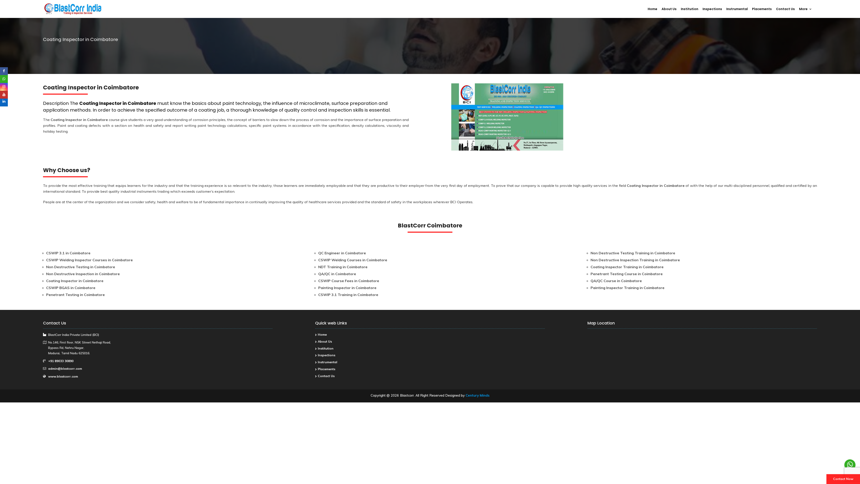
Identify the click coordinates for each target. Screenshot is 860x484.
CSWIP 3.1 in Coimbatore (68, 253)
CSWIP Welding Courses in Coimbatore (352, 260)
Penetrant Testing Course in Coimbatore (627, 274)
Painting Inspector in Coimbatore (347, 287)
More (803, 9)
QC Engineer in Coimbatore (342, 253)
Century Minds (478, 395)
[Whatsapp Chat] (850, 465)
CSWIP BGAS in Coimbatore (70, 287)
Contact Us (785, 9)
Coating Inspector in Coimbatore (117, 103)
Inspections (712, 9)
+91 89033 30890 (60, 361)
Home (652, 9)
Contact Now (843, 479)
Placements (762, 9)
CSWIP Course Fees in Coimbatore (348, 281)
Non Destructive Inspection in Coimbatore (83, 274)
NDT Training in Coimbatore (343, 267)
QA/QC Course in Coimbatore (616, 281)
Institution (689, 9)
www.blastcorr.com (63, 376)
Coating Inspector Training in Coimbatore (627, 267)
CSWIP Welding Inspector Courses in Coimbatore (89, 260)
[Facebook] (4, 71)
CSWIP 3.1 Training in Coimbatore (348, 294)
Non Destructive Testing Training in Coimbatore (633, 253)
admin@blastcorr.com (65, 369)
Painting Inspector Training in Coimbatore (627, 287)
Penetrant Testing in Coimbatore (75, 294)
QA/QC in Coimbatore (337, 274)
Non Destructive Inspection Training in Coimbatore (635, 260)
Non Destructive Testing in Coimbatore (80, 267)
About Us (669, 9)
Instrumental (737, 9)
